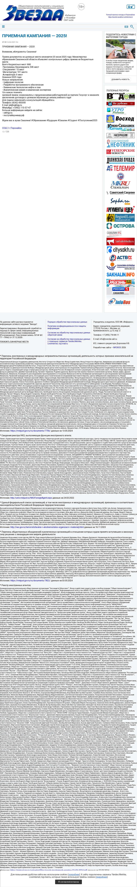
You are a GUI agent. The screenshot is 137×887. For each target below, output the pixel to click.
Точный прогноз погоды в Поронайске (120, 15)
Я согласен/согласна (68, 882)
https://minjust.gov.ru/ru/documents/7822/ (30, 580)
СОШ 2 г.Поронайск (12, 128)
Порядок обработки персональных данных (67, 322)
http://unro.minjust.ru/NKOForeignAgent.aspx (31, 498)
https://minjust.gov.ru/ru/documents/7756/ (30, 431)
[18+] (38, 13)
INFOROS (117, 347)
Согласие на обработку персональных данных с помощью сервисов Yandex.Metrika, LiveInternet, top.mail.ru (69, 341)
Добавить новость (120, 79)
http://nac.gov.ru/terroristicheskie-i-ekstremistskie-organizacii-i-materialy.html (47, 527)
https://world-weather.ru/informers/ (120, 17)
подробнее (73, 874)
